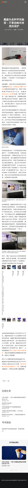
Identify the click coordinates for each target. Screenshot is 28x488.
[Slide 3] (15, 470)
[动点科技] (4, 2)
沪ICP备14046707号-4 (22, 480)
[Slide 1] (11, 470)
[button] (25, 2)
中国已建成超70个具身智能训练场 (11, 407)
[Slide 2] (13, 470)
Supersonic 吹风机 (8, 94)
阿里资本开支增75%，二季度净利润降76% (13, 414)
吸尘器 (10, 86)
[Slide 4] (16, 470)
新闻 (15, 29)
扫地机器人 (16, 86)
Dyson (4, 380)
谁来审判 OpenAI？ (7, 403)
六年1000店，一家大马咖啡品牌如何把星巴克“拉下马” (14, 398)
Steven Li (21, 29)
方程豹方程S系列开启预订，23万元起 (12, 411)
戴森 (8, 380)
